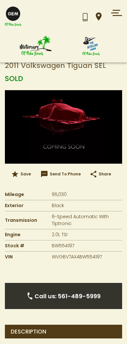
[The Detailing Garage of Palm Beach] (91, 46)
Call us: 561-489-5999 (68, 296)
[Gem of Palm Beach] (34, 16)
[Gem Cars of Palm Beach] (36, 46)
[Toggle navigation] (114, 13)
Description (28, 331)
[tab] (63, 331)
